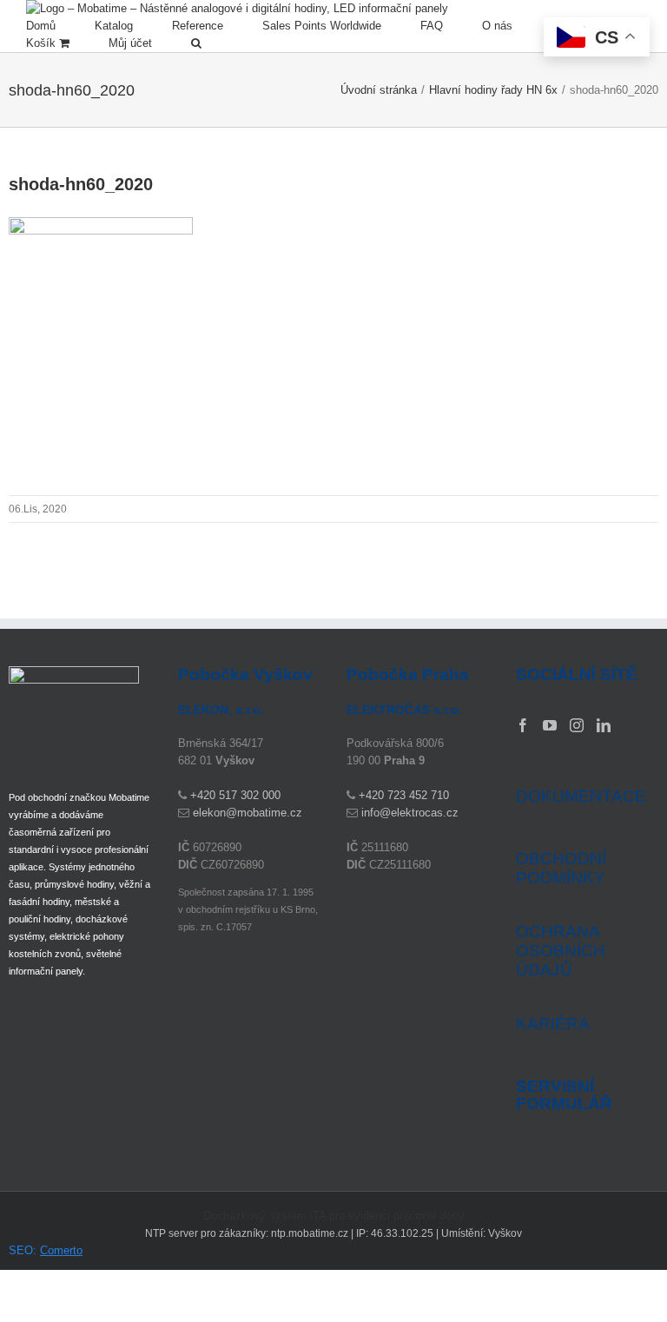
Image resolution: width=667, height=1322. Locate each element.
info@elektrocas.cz (410, 812)
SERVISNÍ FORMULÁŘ (564, 1095)
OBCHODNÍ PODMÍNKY (561, 868)
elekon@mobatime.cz (247, 812)
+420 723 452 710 (404, 795)
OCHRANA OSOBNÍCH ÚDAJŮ (560, 950)
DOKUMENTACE (581, 796)
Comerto (61, 1250)
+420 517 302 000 (235, 795)
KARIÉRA (553, 1024)
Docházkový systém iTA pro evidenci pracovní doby (334, 1215)
